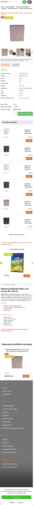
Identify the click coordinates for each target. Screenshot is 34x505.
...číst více (26, 60)
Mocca (20, 78)
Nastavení (20, 502)
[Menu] (30, 2)
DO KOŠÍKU (27, 114)
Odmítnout (12, 502)
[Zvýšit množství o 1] (17, 113)
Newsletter (5, 415)
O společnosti (6, 394)
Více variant (6, 65)
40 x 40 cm (22, 85)
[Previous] (1, 263)
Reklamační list (7, 425)
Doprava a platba (7, 418)
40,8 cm (21, 93)
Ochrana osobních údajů (9, 409)
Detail (29, 140)
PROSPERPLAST (23, 76)
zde (24, 493)
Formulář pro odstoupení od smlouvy (13, 428)
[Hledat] (15, 2)
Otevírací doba (6, 391)
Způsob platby (6, 422)
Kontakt (4, 388)
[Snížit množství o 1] (17, 115)
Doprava (15, 65)
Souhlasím (17, 497)
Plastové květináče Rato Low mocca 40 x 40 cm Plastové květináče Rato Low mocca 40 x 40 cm (17, 350)
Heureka (4, 412)
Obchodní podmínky (8, 406)
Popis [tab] (3, 284)
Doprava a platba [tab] (10, 284)
